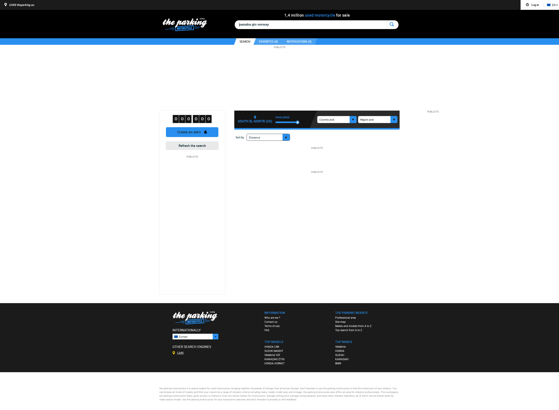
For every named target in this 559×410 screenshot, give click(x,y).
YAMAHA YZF (272, 355)
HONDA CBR (271, 346)
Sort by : (240, 137)
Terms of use (272, 326)
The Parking (187, 25)
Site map (340, 321)
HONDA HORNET (274, 363)
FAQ (266, 330)
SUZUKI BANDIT (273, 351)
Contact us (270, 321)
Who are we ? (272, 317)
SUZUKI (339, 355)
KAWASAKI (342, 359)
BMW (338, 363)
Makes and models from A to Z (353, 326)
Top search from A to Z (348, 330)
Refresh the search (192, 145)
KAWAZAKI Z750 (274, 359)
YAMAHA (340, 346)
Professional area (345, 317)
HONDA (339, 351)
